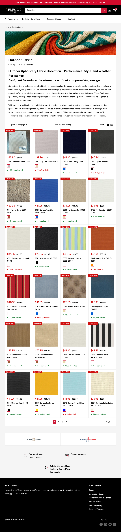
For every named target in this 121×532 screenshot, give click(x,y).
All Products (10, 19)
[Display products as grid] (108, 125)
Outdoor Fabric (17, 27)
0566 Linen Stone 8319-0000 (16, 211)
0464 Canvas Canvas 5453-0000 (74, 356)
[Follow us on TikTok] (114, 524)
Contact (71, 19)
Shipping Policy (95, 505)
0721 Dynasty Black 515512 (46, 258)
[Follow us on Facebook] (101, 524)
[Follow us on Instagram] (105, 524)
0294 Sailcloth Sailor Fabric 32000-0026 (102, 404)
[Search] (104, 10)
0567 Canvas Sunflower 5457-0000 (44, 404)
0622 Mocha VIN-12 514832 (74, 306)
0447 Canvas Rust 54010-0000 (101, 259)
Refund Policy (95, 501)
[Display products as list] (111, 125)
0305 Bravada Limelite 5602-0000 (72, 259)
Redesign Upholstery (31, 19)
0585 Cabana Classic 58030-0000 (99, 356)
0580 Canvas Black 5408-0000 (17, 404)
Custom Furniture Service (100, 498)
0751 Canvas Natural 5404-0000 (18, 259)
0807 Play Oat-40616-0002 (46, 162)
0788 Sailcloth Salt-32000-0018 (102, 211)
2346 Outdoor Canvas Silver (18, 162)
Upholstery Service (97, 494)
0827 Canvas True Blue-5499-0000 (44, 211)
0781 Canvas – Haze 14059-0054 (46, 307)
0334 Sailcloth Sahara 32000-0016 (44, 356)
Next (108, 422)
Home (7, 27)
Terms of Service (96, 509)
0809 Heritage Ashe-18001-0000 (74, 211)
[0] (114, 10)
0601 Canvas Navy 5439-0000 (73, 163)
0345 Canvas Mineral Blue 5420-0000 (73, 404)
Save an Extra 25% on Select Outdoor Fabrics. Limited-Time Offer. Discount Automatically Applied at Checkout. (60, 2)
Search (92, 490)
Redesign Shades (54, 19)
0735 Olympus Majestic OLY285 (100, 307)
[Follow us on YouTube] (110, 524)
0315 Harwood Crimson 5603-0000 (16, 307)
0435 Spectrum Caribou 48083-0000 (17, 356)
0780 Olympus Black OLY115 (99, 163)
